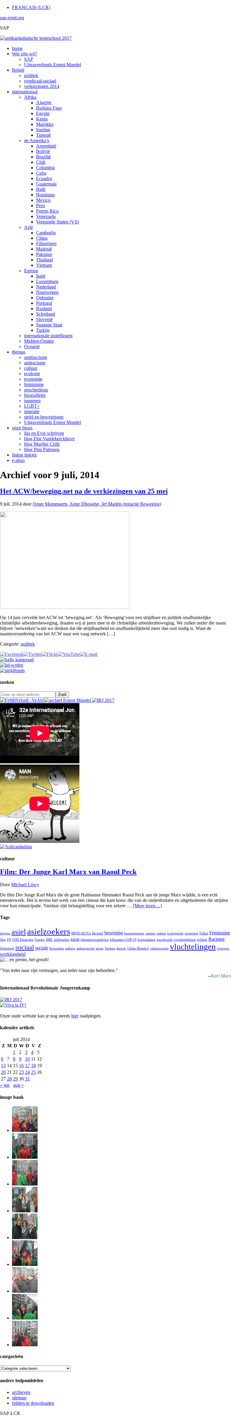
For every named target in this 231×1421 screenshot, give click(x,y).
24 (27, 1072)
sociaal (24, 947)
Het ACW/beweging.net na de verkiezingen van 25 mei (84, 491)
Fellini (203, 933)
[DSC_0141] (25, 1130)
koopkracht (165, 939)
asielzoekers (48, 931)
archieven (21, 1392)
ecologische (175, 933)
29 (15, 1078)
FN (9, 939)
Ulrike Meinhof (138, 948)
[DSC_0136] (25, 1264)
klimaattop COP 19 (123, 939)
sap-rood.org (12, 17)
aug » (18, 1085)
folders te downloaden (33, 1403)
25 (33, 1072)
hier (75, 1015)
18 (33, 1065)
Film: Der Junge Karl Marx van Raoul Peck (68, 872)
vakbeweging (159, 948)
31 (27, 1078)
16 (21, 1065)
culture (161, 933)
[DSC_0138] (25, 1237)
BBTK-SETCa (81, 933)
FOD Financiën (22, 939)
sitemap (19, 1397)
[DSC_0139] (25, 1183)
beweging (113, 932)
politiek (28, 644)
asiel (18, 931)
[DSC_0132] (25, 1317)
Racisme (216, 939)
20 (3, 1072)
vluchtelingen (193, 946)
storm (99, 948)
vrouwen (223, 948)
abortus (5, 933)
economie (191, 933)
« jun (5, 1085)
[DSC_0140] (25, 1157)
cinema (150, 933)
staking (70, 948)
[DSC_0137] (25, 1210)
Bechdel (97, 933)
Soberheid (7, 948)
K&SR (74, 939)
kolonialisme (147, 939)
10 (27, 1058)
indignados (61, 939)
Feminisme (219, 932)
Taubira (110, 948)
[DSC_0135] (25, 1291)
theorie (121, 948)
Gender (40, 939)
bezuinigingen (134, 933)
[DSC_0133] (25, 1344)
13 (3, 1065)
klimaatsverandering (95, 939)
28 (9, 1078)
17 (27, 1065)
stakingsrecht (85, 948)
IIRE (49, 939)
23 (21, 1072)
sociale (41, 947)
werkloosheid (13, 954)
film (3, 939)
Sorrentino (56, 948)
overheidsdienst (185, 939)
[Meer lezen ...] (147, 905)
